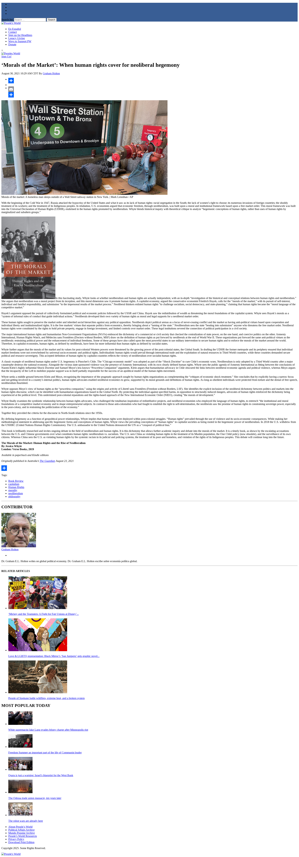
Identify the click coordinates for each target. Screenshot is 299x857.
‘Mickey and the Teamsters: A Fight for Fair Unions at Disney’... (43, 614)
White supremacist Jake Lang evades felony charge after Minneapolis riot (48, 729)
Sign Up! (6, 56)
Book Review (16, 480)
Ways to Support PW (19, 41)
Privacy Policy (16, 839)
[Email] (153, 89)
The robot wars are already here (25, 820)
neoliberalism (15, 493)
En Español (14, 28)
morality (12, 490)
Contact (12, 32)
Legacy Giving (16, 38)
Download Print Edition (21, 842)
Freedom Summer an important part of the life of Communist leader (45, 752)
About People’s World (20, 826)
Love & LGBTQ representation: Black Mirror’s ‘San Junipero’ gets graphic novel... (53, 656)
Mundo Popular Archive (21, 832)
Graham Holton (51, 73)
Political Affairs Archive (21, 829)
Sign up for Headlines (20, 35)
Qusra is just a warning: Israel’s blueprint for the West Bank (40, 775)
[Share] (153, 80)
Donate (12, 44)
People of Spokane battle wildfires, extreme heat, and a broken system (46, 698)
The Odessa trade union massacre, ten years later (34, 798)
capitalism (13, 484)
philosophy (14, 496)
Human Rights (16, 487)
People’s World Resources (22, 836)
